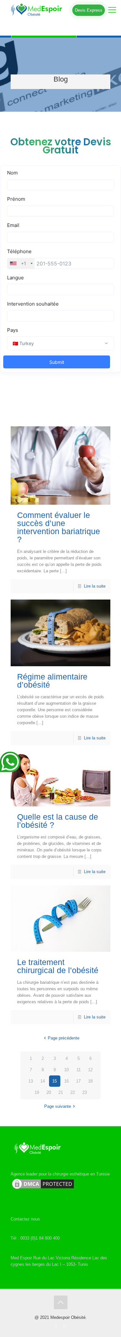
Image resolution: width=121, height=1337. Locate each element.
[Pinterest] (65, 1327)
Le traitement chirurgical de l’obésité (57, 966)
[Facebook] (56, 1327)
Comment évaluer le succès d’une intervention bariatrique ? (58, 527)
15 (54, 1081)
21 (60, 1092)
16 (66, 1081)
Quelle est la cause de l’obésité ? (57, 820)
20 (48, 1092)
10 (66, 1069)
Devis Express (88, 10)
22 (72, 1092)
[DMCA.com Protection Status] (43, 1188)
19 (37, 1092)
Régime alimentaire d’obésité (52, 680)
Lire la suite (95, 586)
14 (42, 1081)
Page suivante (57, 1106)
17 (78, 1081)
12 (90, 1069)
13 (30, 1081)
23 (84, 1092)
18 (90, 1081)
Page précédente (63, 1038)
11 (78, 1069)
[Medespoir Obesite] (60, 9)
